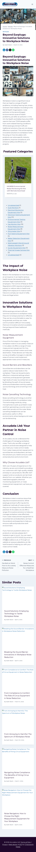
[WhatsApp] (13, 50)
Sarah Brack (8, 45)
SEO (20, 844)
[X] (10, 50)
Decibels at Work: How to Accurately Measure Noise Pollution (9, 565)
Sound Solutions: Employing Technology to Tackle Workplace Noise (16, 613)
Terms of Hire (26, 842)
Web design (13, 844)
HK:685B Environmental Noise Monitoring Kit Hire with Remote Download (16, 188)
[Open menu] (32, 4)
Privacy (5, 844)
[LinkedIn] (4, 50)
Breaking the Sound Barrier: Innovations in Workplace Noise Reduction (17, 654)
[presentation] (18, 597)
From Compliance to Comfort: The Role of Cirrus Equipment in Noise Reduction (17, 695)
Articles (6, 31)
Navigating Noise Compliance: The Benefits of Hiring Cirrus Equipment (17, 775)
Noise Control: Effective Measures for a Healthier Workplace (27, 565)
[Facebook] (7, 50)
